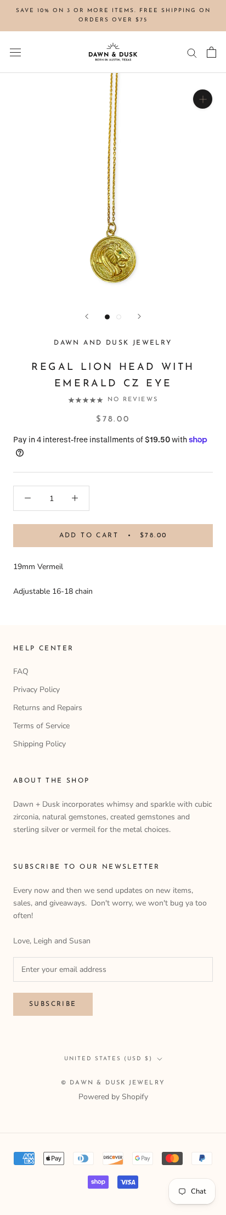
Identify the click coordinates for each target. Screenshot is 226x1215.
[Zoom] (202, 99)
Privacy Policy (36, 689)
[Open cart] (211, 52)
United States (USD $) (108, 1059)
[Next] (139, 316)
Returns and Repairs (47, 707)
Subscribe (53, 1004)
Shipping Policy (39, 744)
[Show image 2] (118, 316)
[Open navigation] (15, 52)
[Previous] (86, 316)
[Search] (192, 52)
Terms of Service (41, 726)
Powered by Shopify (113, 1097)
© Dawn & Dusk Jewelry (113, 1083)
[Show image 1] (107, 316)
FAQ (21, 671)
